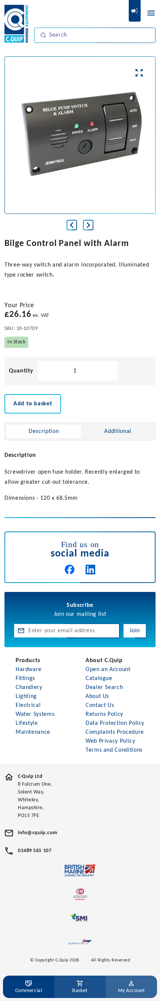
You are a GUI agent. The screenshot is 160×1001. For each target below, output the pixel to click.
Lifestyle (27, 723)
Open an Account (108, 670)
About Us (97, 696)
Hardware (29, 670)
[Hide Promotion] (135, 11)
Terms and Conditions (114, 750)
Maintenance (33, 732)
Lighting (26, 696)
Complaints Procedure (115, 732)
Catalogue (99, 679)
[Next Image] (88, 225)
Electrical (28, 705)
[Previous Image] (72, 225)
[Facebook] (69, 569)
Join (134, 631)
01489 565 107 (34, 851)
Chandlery (29, 687)
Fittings (25, 679)
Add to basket (32, 404)
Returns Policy (104, 714)
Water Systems (35, 714)
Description (44, 431)
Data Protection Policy (115, 723)
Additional (117, 431)
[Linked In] (90, 569)
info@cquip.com (37, 833)
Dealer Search (104, 687)
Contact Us (100, 705)
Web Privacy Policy (110, 741)
